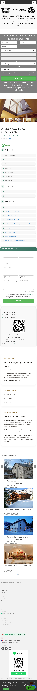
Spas (2, 609)
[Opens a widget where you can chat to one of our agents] (30, 688)
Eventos (3, 607)
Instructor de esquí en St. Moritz (13, 211)
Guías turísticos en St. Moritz (12, 219)
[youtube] (10, 648)
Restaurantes (4, 600)
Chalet (6, 136)
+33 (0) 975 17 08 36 (14, 640)
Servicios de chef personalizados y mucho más (16, 240)
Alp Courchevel (4, 620)
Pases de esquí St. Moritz (11, 215)
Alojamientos (4, 598)
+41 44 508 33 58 (13, 642)
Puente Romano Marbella (6, 622)
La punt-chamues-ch (19, 136)
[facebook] (2, 648)
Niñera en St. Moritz (10, 232)
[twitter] (6, 648)
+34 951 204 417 (13, 638)
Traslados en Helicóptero (11, 207)
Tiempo (3, 592)
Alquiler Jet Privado (9, 228)
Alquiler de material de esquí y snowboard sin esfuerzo (19, 224)
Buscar (18, 78)
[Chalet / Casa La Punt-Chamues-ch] (18, 108)
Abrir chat (18, 673)
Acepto (6, 689)
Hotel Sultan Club (5, 624)
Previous (2, 120)
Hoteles (3, 596)
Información (4, 590)
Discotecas (3, 611)
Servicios (3, 605)
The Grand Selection (5, 616)
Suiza (11, 136)
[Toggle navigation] (34, 2)
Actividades (4, 603)
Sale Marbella (4, 618)
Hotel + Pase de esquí (10, 236)
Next (35, 120)
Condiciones (30, 294)
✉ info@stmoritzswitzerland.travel (9, 645)
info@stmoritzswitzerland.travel (14, 344)
